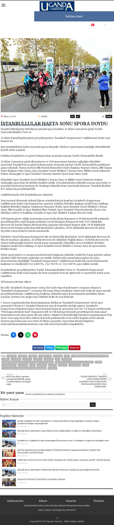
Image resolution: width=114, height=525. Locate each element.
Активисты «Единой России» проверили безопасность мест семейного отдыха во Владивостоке (63, 440)
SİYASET (63, 365)
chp (67, 356)
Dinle (109, 116)
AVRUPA (33, 356)
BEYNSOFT (71, 510)
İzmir (98, 362)
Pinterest (74, 348)
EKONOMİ (16, 359)
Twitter (50, 348)
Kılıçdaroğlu (9, 365)
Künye (43, 500)
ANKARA (22, 356)
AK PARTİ (12, 356)
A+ (72, 116)
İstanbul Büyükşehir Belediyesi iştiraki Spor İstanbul (28, 362)
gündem (49, 359)
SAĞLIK (53, 365)
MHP (33, 365)
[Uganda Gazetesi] (57, 5)
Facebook (38, 348)
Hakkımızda (15, 500)
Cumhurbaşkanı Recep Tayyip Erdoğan (90, 356)
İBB (57, 359)
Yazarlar (71, 500)
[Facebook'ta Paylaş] (13, 335)
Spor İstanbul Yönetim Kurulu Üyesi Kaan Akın (24, 368)
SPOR (86, 365)
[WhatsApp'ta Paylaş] (28, 335)
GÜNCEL (38, 359)
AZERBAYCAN (45, 356)
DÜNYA (5, 359)
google (27, 359)
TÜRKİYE (52, 368)
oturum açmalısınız (56, 394)
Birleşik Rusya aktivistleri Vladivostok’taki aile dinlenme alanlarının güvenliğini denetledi (58, 470)
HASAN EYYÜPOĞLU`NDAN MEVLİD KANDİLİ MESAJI (41, 479)
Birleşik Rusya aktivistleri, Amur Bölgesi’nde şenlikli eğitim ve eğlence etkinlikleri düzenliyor (59, 431)
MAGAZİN (23, 365)
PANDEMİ (42, 365)
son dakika (75, 365)
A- (78, 116)
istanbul (67, 359)
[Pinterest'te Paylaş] (35, 335)
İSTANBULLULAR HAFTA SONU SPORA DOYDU (74, 362)
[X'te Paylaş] (20, 335)
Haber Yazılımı (44, 510)
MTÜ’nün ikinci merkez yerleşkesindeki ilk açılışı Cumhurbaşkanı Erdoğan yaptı (18, 379)
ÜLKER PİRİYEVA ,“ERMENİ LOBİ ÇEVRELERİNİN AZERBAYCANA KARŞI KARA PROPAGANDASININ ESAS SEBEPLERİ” (93, 380)
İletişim (99, 500)
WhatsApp (61, 348)
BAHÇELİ (58, 356)
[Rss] (57, 518)
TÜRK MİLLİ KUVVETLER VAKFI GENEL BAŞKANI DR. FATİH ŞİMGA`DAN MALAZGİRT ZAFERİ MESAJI (63, 460)
